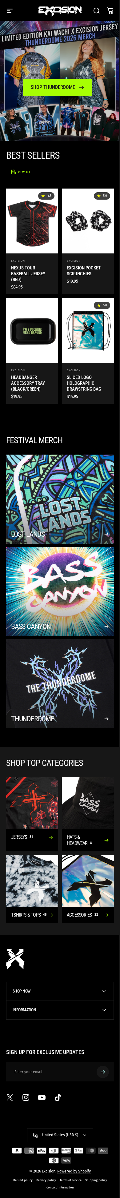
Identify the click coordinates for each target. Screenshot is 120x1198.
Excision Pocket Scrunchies (84, 271)
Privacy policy (44, 1165)
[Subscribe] (98, 1057)
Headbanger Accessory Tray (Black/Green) (28, 383)
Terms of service (68, 1165)
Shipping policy (94, 1165)
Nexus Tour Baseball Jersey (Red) (28, 273)
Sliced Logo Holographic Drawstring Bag (84, 383)
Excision (18, 260)
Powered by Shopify (72, 1156)
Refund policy (20, 1165)
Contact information (57, 1172)
